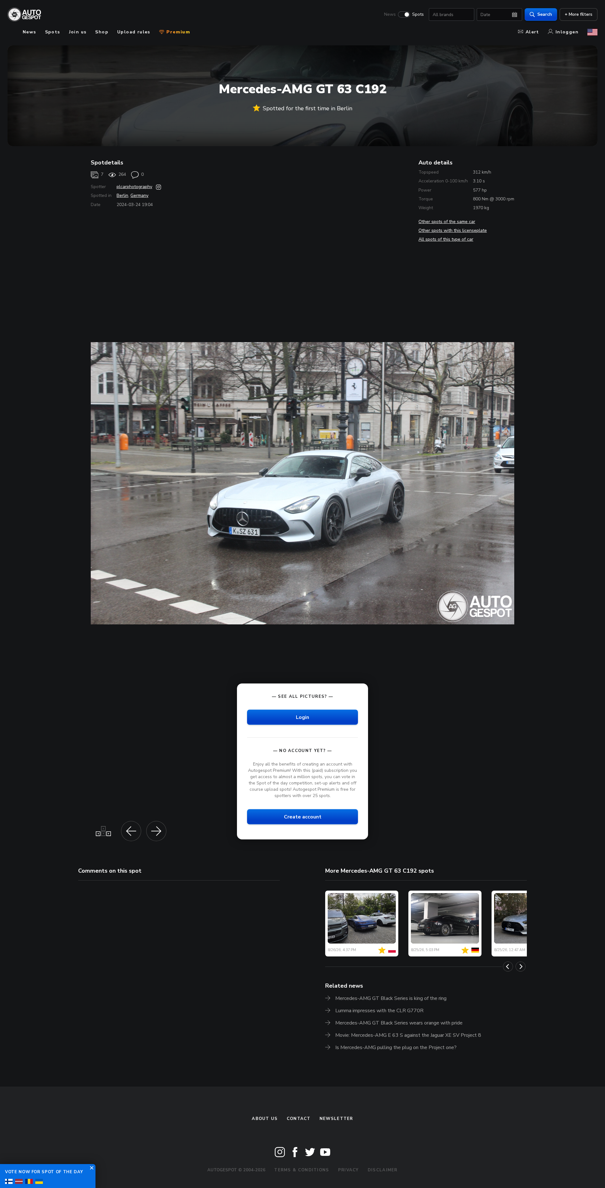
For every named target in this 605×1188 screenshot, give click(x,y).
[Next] (520, 966)
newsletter (336, 1119)
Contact (299, 1119)
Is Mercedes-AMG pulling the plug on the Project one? (396, 1047)
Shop (101, 32)
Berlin (122, 195)
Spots (418, 14)
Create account (302, 816)
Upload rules (133, 32)
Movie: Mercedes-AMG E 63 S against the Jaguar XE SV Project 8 (408, 1035)
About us (265, 1119)
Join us (78, 32)
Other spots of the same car (446, 222)
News (390, 14)
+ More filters (578, 14)
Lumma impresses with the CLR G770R (379, 1010)
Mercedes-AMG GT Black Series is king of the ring (391, 998)
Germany (139, 195)
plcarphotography (134, 187)
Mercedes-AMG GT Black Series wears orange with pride (399, 1022)
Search (544, 14)
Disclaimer (383, 1170)
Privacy (348, 1170)
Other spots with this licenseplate (452, 230)
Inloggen (567, 32)
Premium (177, 32)
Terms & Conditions (301, 1170)
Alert (532, 32)
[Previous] (508, 966)
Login (302, 717)
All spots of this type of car (445, 239)
